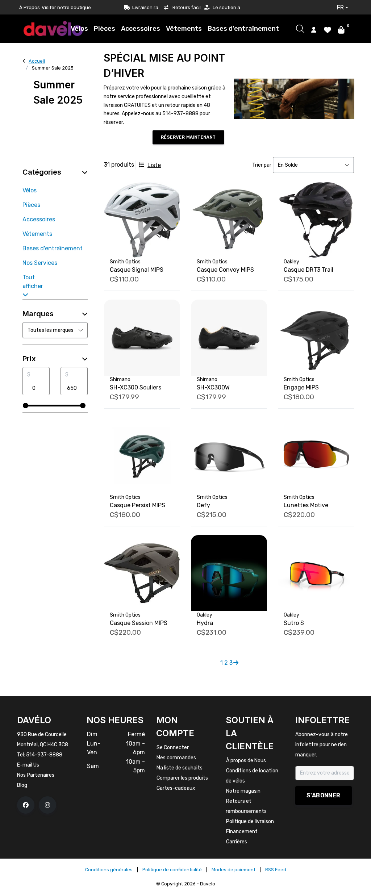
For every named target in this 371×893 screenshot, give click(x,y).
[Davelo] (53, 28)
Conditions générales (109, 869)
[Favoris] (327, 29)
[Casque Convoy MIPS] (229, 220)
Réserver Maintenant (188, 137)
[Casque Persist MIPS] (142, 455)
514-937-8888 (44, 755)
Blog (22, 785)
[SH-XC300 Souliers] (142, 338)
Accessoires (140, 29)
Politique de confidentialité (172, 869)
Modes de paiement (233, 869)
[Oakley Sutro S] (316, 573)
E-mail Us (28, 765)
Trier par (261, 165)
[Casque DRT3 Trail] (316, 220)
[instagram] (47, 805)
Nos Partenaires (35, 775)
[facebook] (25, 805)
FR (340, 7)
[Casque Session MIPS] (142, 573)
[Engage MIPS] (316, 338)
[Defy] (229, 455)
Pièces (104, 29)
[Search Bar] (300, 29)
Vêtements (184, 29)
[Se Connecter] (314, 29)
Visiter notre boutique (66, 7)
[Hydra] (229, 573)
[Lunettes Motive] (316, 455)
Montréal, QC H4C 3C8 (42, 745)
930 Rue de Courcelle (42, 734)
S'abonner (324, 795)
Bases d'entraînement (243, 29)
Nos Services (39, 262)
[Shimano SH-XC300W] (229, 338)
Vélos (79, 29)
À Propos (29, 7)
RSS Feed (275, 869)
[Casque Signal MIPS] (142, 220)
